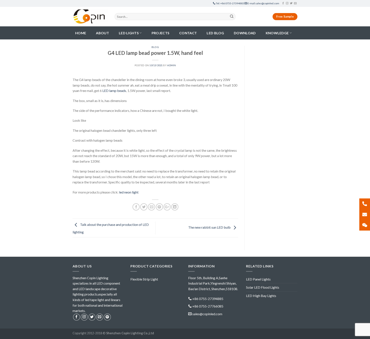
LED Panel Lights (258, 279)
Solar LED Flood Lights (262, 287)
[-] (90, 16)
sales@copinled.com (263, 3)
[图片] (364, 225)
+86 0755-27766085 (207, 306)
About (102, 33)
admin (171, 65)
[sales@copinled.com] (364, 214)
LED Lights (129, 33)
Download (245, 33)
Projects (161, 33)
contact (188, 33)
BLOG (155, 47)
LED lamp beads (114, 90)
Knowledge (277, 33)
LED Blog (215, 33)
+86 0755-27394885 (230, 3)
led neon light (129, 192)
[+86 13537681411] (364, 203)
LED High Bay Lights (261, 296)
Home (80, 33)
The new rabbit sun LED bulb (209, 227)
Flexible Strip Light (144, 279)
